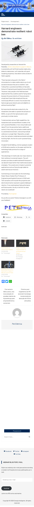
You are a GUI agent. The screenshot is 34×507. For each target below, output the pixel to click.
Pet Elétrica (8, 38)
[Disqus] (17, 356)
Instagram (25, 451)
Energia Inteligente (17, 4)
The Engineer (13, 194)
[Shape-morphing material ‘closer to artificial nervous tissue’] (22, 243)
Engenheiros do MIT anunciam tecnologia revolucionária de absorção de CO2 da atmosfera (24, 296)
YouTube (17, 454)
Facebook (8, 451)
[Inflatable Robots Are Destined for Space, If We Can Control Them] (7, 264)
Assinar (6, 488)
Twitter (17, 451)
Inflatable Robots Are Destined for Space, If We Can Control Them (7, 270)
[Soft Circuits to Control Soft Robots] (7, 243)
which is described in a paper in (19, 67)
